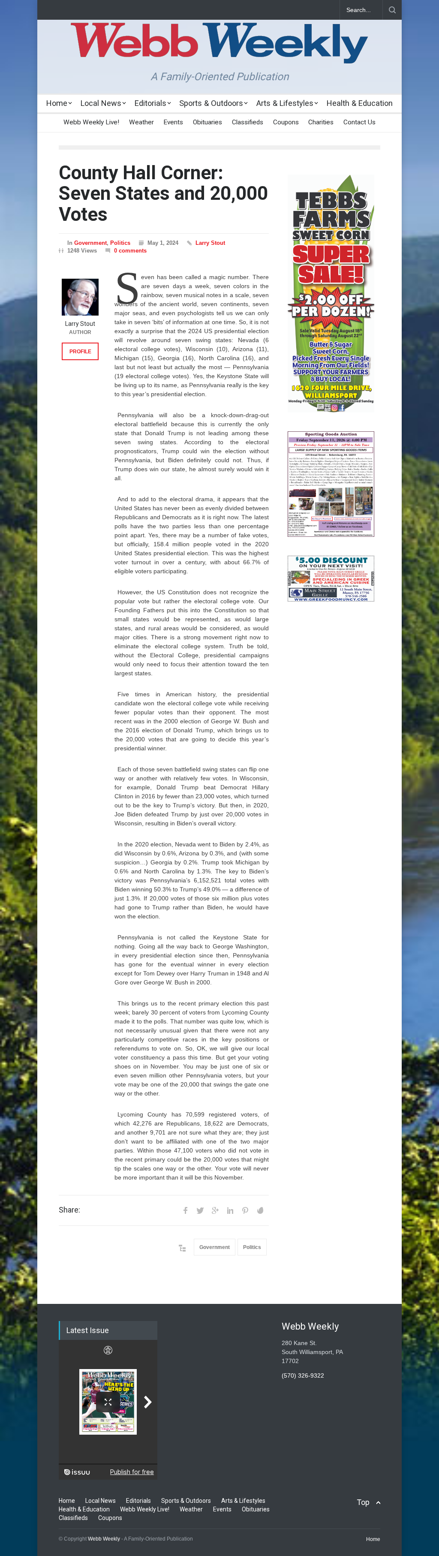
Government (90, 243)
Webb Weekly (104, 1539)
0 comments (130, 250)
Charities (321, 122)
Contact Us (359, 122)
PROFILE (80, 352)
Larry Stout (210, 243)
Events (173, 122)
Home (56, 103)
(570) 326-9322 (303, 1375)
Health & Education (360, 103)
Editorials (150, 103)
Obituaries (207, 122)
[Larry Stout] (80, 297)
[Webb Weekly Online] (219, 50)
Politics (120, 243)
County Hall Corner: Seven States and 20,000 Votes (163, 194)
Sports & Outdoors (211, 103)
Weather (141, 122)
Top (363, 1502)
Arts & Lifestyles (284, 103)
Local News (101, 103)
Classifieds (247, 122)
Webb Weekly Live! (91, 122)
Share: (69, 1210)
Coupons (286, 122)
